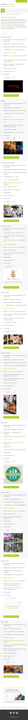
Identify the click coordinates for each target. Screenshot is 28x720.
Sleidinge (14, 429)
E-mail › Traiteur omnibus (9, 508)
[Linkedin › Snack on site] (11, 662)
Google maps (21, 44)
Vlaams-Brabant (7, 169)
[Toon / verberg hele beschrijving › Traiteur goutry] (15, 584)
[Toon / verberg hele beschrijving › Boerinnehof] (15, 447)
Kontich (11, 499)
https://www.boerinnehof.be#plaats (15, 442)
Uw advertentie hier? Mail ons (14, 702)
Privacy (16, 716)
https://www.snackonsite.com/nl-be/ (16, 640)
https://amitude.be (12, 371)
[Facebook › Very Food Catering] (8, 266)
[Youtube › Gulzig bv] (14, 138)
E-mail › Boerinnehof (8, 439)
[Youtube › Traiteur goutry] (14, 598)
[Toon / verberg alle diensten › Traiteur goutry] (15, 588)
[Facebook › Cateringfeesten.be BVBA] (8, 202)
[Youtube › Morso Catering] (14, 331)
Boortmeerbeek (15, 169)
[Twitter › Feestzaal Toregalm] (5, 77)
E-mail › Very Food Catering (10, 244)
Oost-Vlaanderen (7, 44)
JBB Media (13, 716)
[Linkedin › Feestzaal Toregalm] (11, 77)
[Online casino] (14, 687)
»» (12, 33)
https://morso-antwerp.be (13, 311)
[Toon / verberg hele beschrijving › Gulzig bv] (15, 122)
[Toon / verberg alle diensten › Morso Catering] (15, 319)
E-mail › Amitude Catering (9, 368)
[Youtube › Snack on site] (14, 662)
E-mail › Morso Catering (9, 308)
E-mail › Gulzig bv (8, 116)
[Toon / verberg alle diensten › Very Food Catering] (15, 253)
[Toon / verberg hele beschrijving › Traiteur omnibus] (15, 514)
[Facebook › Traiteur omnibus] (8, 530)
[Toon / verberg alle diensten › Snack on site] (15, 649)
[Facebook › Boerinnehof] (8, 461)
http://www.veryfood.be (13, 247)
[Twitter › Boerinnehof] (5, 461)
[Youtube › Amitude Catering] (14, 392)
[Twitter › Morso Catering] (5, 331)
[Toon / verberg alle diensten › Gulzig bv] (15, 126)
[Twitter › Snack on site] (5, 662)
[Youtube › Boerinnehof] (14, 461)
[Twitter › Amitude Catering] (5, 392)
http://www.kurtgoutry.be (13, 580)
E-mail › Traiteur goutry (9, 577)
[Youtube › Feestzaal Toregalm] (14, 77)
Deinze (13, 232)
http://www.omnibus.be (13, 511)
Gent (13, 107)
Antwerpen (6, 299)
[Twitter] (10, 713)
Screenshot (21, 119)
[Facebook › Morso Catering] (8, 331)
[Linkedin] (17, 713)
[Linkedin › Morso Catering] (11, 331)
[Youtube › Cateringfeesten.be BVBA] (14, 202)
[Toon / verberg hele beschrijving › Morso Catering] (15, 314)
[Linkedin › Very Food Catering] (11, 266)
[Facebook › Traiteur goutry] (8, 598)
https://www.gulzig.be (12, 119)
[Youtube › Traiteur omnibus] (14, 530)
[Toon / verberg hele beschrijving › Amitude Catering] (15, 375)
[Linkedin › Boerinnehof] (11, 461)
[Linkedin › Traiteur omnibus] (11, 530)
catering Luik (4, 22)
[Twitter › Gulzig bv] (5, 138)
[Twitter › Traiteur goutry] (5, 598)
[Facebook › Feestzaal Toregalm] (8, 77)
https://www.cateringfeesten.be (15, 182)
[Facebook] (14, 713)
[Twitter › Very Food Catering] (5, 266)
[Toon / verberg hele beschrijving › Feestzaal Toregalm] (15, 60)
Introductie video (20, 132)
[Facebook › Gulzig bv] (8, 138)
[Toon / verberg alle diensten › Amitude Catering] (15, 379)
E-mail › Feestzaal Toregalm (10, 52)
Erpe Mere (14, 44)
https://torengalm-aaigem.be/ (14, 55)
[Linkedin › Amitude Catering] (11, 392)
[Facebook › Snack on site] (8, 662)
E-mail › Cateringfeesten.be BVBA (11, 179)
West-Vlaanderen (7, 359)
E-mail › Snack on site (9, 637)
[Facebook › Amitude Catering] (8, 392)
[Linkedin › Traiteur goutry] (11, 598)
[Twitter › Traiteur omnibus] (5, 530)
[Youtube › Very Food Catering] (14, 266)
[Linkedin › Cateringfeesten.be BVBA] (11, 202)
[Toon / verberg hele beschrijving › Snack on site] (15, 645)
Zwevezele (14, 567)
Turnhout (11, 628)
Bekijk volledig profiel (11, 95)
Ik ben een (21, 1)
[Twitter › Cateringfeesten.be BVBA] (5, 202)
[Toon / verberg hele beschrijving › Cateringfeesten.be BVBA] (15, 187)
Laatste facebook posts (9, 71)
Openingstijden (8, 192)
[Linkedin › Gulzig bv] (11, 138)
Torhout (14, 359)
